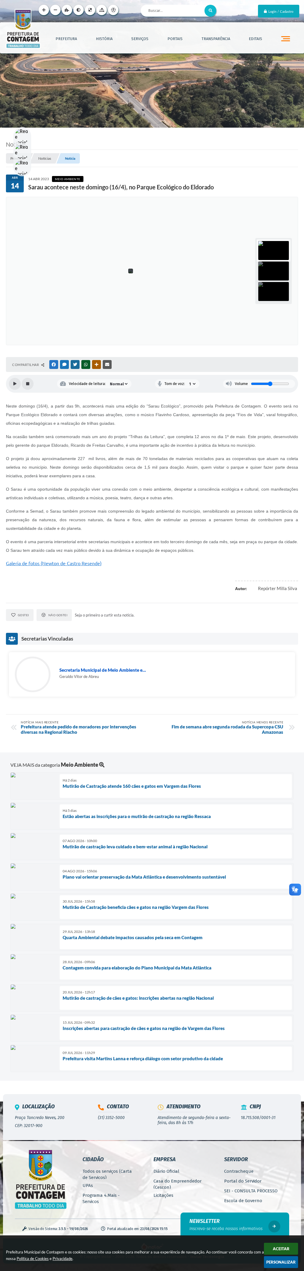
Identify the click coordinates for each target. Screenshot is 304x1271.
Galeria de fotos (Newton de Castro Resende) (54, 563)
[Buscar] (210, 11)
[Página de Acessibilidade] (113, 10)
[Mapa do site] (101, 10)
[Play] (15, 384)
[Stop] (28, 384)
